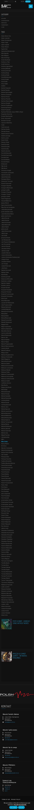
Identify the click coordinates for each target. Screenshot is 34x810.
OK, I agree (13, 807)
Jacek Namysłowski (6, 209)
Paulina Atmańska (6, 461)
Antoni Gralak (5, 79)
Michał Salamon (5, 420)
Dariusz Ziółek (5, 142)
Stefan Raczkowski (6, 543)
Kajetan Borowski (6, 270)
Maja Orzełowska (6, 326)
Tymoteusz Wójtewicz (7, 582)
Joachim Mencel (5, 253)
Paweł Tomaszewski (7, 482)
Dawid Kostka (5, 148)
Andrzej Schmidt (6, 70)
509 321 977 (7, 787)
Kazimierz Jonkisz (6, 281)
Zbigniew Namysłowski (7, 602)
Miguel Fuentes (5, 435)
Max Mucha (4, 385)
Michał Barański (5, 391)
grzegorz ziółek (5, 196)
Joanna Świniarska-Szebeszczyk (10, 257)
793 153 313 (7, 755)
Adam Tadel (4, 42)
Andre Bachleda (5, 60)
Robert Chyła (4, 515)
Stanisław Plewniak (6, 541)
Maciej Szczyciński (6, 320)
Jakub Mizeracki (5, 224)
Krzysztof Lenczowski (7, 294)
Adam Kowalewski (6, 40)
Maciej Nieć (4, 313)
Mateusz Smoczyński (7, 376)
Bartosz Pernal (5, 96)
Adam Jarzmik (5, 38)
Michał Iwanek (5, 402)
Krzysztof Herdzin (6, 292)
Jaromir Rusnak (5, 246)
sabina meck (4, 528)
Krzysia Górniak (5, 287)
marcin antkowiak (6, 333)
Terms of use (6, 799)
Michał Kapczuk (5, 409)
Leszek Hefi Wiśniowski (7, 302)
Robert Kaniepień (6, 517)
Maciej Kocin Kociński (7, 311)
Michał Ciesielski (5, 396)
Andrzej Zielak (5, 75)
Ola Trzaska (4, 454)
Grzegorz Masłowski (7, 188)
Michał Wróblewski (6, 426)
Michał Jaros (4, 407)
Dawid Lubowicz (5, 151)
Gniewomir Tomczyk (7, 181)
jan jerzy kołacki (5, 237)
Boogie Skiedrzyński (6, 116)
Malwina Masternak (6, 328)
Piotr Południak (5, 495)
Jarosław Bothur (5, 248)
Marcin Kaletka (5, 339)
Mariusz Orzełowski (6, 357)
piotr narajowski (5, 493)
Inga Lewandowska (6, 205)
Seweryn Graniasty (6, 537)
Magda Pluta (4, 324)
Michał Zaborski (5, 428)
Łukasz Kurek (5, 610)
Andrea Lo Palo (5, 62)
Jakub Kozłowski (6, 222)
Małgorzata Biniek (6, 387)
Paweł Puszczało (6, 480)
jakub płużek (4, 229)
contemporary (5, 20)
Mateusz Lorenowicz (7, 368)
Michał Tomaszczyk (6, 422)
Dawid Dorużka (5, 146)
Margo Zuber (4, 352)
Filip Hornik (4, 166)
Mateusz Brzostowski (7, 365)
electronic (4, 22)
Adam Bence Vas (6, 36)
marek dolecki (5, 348)
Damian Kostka (5, 129)
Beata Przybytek (5, 109)
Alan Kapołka (5, 53)
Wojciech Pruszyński (6, 597)
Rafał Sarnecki (5, 508)
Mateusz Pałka (5, 372)
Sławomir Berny (5, 556)
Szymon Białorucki (6, 545)
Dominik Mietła (5, 159)
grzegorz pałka (5, 190)
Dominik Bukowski (6, 153)
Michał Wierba (5, 424)
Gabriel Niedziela (5, 177)
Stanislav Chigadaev (6, 539)
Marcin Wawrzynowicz (7, 346)
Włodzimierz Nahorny (7, 600)
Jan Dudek (4, 235)
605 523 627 (7, 737)
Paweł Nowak (5, 476)
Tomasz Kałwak (5, 567)
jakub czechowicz (6, 216)
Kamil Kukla (4, 274)
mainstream (4, 25)
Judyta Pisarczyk (6, 266)
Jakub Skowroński (6, 231)
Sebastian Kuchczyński (7, 532)
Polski (22, 1)
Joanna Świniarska (6, 255)
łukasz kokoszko (5, 606)
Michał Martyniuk (6, 413)
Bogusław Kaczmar (6, 114)
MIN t (2, 439)
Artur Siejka (4, 83)
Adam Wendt (5, 47)
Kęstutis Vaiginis (5, 283)
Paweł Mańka (5, 474)
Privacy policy (15, 799)
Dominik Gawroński (6, 155)
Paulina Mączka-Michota (8, 463)
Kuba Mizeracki (5, 300)
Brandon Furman (6, 120)
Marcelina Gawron (6, 331)
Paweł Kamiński (5, 469)
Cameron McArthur (6, 122)
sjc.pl (6, 790)
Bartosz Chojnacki (6, 94)
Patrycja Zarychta (6, 459)
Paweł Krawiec (5, 472)
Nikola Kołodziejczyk (6, 450)
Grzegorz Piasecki (6, 192)
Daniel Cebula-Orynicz (7, 133)
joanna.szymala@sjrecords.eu (12, 757)
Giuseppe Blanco (5, 179)
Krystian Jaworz (5, 285)
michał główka (5, 400)
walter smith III (5, 587)
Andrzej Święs (5, 73)
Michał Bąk (4, 389)
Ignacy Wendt (5, 203)
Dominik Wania (5, 161)
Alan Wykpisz (5, 55)
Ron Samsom (5, 526)
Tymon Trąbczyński (6, 580)
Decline (21, 807)
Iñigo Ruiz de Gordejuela (7, 207)
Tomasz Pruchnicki (6, 576)
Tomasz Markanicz (6, 574)
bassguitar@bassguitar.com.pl (12, 773)
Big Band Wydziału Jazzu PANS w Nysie (12, 112)
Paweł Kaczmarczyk (7, 467)
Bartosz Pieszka (5, 99)
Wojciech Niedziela (6, 595)
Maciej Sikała (5, 315)
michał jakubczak (6, 404)
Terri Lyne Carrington (7, 561)
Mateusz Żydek (5, 381)
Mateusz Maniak (5, 370)
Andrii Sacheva (5, 64)
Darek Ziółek (4, 140)
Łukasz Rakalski (5, 613)
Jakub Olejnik (5, 227)
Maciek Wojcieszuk (6, 322)
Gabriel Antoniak (5, 174)
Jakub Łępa (4, 233)
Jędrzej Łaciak (5, 250)
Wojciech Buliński (6, 589)
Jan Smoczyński (5, 244)
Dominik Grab (5, 157)
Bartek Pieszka (5, 90)
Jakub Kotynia (5, 220)
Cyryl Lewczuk (5, 127)
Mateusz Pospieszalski (7, 374)
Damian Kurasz (5, 131)
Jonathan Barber (6, 261)
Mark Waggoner (5, 359)
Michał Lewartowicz (6, 411)
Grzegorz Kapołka (6, 185)
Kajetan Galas (5, 272)
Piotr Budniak (5, 491)
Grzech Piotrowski (6, 183)
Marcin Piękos (5, 341)
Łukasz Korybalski (6, 608)
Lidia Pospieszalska (6, 305)
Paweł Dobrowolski (6, 465)
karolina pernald (5, 276)
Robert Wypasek (5, 524)
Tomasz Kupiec (5, 569)
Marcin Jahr (4, 337)
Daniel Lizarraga (5, 135)
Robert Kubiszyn (5, 519)
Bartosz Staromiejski (7, 101)
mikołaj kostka (5, 437)
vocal (2, 27)
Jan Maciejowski (5, 240)
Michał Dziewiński (6, 398)
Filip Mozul (4, 168)
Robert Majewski (5, 522)
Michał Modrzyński (6, 417)
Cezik (2, 125)
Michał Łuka (4, 433)
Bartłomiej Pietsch (6, 107)
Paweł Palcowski (6, 478)
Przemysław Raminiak (7, 506)
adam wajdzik (5, 44)
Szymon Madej (5, 550)
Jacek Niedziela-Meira (7, 214)
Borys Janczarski (6, 118)
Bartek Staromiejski (6, 92)
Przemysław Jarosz (6, 504)
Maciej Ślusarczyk (6, 318)
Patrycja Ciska (5, 456)
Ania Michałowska (6, 77)
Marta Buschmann (6, 361)
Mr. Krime (3, 446)
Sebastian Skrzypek (6, 535)
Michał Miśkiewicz (6, 415)
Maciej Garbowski (6, 307)
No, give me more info (20, 804)
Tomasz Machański (6, 571)
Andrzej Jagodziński (7, 66)
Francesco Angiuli (6, 170)
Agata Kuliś (4, 49)
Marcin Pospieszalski (7, 344)
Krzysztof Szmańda (6, 296)
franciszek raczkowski (7, 172)
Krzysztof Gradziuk (6, 289)
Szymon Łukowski (6, 554)
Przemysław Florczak (7, 502)
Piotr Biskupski (5, 489)
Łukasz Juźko (5, 604)
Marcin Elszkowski (6, 335)
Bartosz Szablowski (6, 105)
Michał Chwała (5, 394)
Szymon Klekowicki (6, 548)
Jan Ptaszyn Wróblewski (8, 242)
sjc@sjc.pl (7, 789)
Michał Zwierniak (6, 430)
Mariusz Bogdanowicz (7, 355)
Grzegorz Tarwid (5, 194)
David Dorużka (5, 144)
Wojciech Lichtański (6, 591)
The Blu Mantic (5, 563)
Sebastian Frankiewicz (7, 530)
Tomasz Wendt (5, 578)
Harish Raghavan (6, 198)
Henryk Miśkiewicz (6, 201)
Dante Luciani (5, 138)
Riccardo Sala (5, 513)
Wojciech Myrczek (6, 593)
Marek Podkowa (5, 350)
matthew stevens (6, 383)
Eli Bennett (4, 164)
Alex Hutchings (5, 57)
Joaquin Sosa (5, 259)
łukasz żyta (4, 615)
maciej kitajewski (6, 309)
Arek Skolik (4, 81)
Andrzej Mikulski (5, 68)
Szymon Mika (5, 552)
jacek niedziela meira (7, 211)
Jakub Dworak (5, 218)
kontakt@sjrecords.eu (10, 722)
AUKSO (3, 86)
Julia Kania (4, 268)
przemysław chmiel (6, 500)
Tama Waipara (5, 558)
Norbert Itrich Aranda (7, 452)
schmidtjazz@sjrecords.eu (11, 739)
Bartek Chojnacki (6, 88)
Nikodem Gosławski (6, 448)
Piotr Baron (4, 487)
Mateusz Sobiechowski (7, 378)
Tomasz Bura (5, 565)
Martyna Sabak (5, 363)
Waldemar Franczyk (6, 584)
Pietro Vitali (4, 485)
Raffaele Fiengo (5, 511)
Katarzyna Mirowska (7, 279)
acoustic (3, 18)
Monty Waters (5, 443)
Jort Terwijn (4, 263)
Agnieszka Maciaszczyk (8, 51)
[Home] (6, 6)
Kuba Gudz (4, 298)
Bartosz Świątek (5, 103)
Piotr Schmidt (5, 498)
